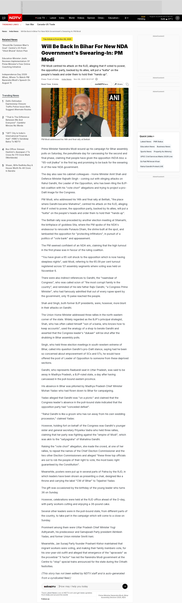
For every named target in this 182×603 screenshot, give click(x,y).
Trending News (10, 95)
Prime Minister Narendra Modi (111, 595)
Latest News (145, 141)
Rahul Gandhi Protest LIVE (151, 166)
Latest (53, 18)
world (65, 595)
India (61, 18)
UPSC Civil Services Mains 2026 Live (156, 156)
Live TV (41, 18)
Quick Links (146, 136)
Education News (147, 146)
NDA (124, 597)
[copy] (127, 84)
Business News (163, 146)
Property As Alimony (162, 151)
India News (67, 79)
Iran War (30, 24)
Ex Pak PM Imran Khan (150, 161)
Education (113, 18)
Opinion (91, 18)
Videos (80, 18)
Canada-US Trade (46, 24)
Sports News (146, 151)
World (72, 18)
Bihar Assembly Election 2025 (114, 596)
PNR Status (158, 141)
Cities (101, 18)
